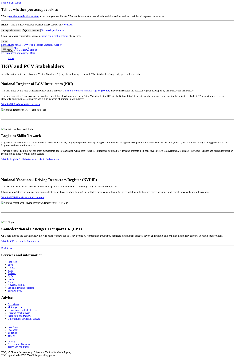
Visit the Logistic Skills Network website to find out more (30, 159)
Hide (5, 42)
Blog (32, 53)
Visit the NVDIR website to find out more (22, 197)
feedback (68, 24)
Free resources (8, 53)
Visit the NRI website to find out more (20, 104)
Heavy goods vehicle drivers (22, 310)
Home (11, 58)
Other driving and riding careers (24, 318)
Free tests (12, 261)
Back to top (7, 248)
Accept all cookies (11, 30)
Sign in (33, 49)
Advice (26, 53)
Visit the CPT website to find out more (20, 241)
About (11, 282)
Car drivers (13, 304)
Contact (12, 279)
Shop (19, 53)
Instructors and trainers (19, 315)
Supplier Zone (15, 290)
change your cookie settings (54, 36)
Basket (22, 49)
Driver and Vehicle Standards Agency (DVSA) (86, 90)
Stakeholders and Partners (21, 287)
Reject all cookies (31, 30)
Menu (9, 50)
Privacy (11, 341)
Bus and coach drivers (19, 313)
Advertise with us (16, 285)
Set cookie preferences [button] (52, 30)
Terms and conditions (18, 347)
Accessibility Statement (19, 344)
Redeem (12, 273)
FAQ (10, 276)
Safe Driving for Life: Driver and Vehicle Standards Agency (31, 44)
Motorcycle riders (16, 307)
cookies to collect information (24, 16)
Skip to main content (11, 2)
